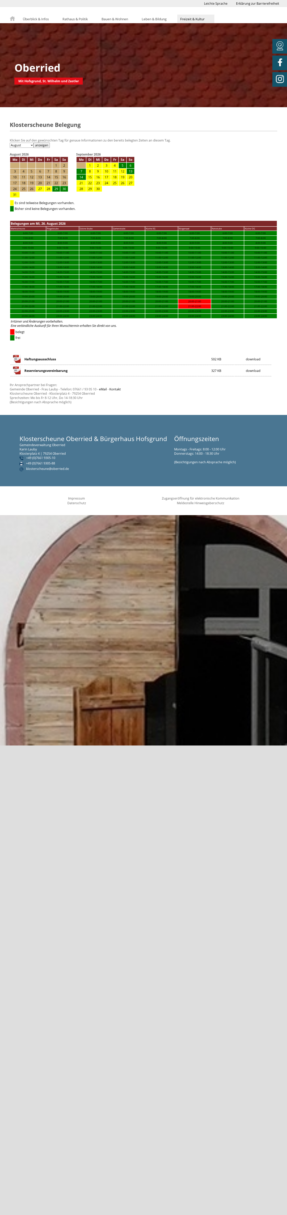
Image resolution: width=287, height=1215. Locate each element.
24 (106, 183)
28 (48, 189)
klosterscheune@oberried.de (47, 469)
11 (115, 171)
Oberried (37, 67)
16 (98, 177)
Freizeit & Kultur (192, 19)
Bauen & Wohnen (115, 19)
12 (122, 171)
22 (90, 183)
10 (106, 171)
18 (115, 177)
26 (122, 183)
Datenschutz (76, 503)
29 (90, 189)
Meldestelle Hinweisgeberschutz (200, 503)
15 (90, 177)
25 (115, 183)
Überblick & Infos (36, 19)
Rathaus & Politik (75, 19)
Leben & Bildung (154, 19)
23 (98, 183)
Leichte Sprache (215, 3)
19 (122, 177)
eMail (103, 389)
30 (98, 189)
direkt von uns (106, 326)
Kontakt (115, 389)
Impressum (76, 498)
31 (15, 195)
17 (106, 177)
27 (40, 189)
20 (130, 177)
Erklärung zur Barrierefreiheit (257, 3)
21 (81, 183)
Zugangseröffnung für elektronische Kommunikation (200, 498)
